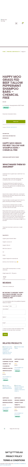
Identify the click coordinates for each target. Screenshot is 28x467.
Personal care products (13, 51)
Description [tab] (6, 133)
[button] (16, 23)
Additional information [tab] (9, 136)
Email (4, 323)
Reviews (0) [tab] (5, 138)
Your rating (6, 306)
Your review (6, 309)
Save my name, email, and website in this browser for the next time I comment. (13, 329)
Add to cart (15, 121)
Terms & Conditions (14, 460)
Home (4, 51)
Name (4, 317)
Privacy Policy (14, 456)
